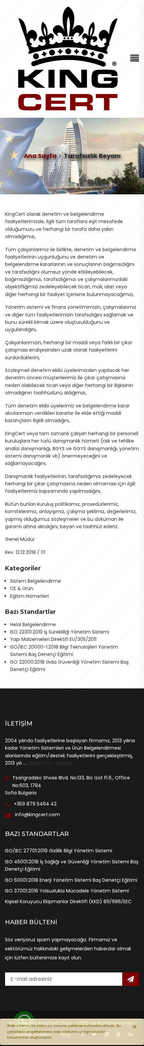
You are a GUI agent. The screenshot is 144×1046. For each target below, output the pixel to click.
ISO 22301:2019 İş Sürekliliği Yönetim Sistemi (59, 632)
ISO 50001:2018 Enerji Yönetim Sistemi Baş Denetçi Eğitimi (71, 880)
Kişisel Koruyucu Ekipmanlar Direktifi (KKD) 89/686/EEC (68, 901)
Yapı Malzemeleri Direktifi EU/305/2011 (53, 639)
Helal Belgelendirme (33, 624)
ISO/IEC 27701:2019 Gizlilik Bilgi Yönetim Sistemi (58, 850)
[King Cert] (67, 58)
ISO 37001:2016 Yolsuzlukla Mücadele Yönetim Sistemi (67, 890)
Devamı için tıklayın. (50, 763)
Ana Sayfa (40, 156)
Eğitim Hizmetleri (29, 596)
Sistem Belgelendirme (35, 581)
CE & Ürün (21, 588)
